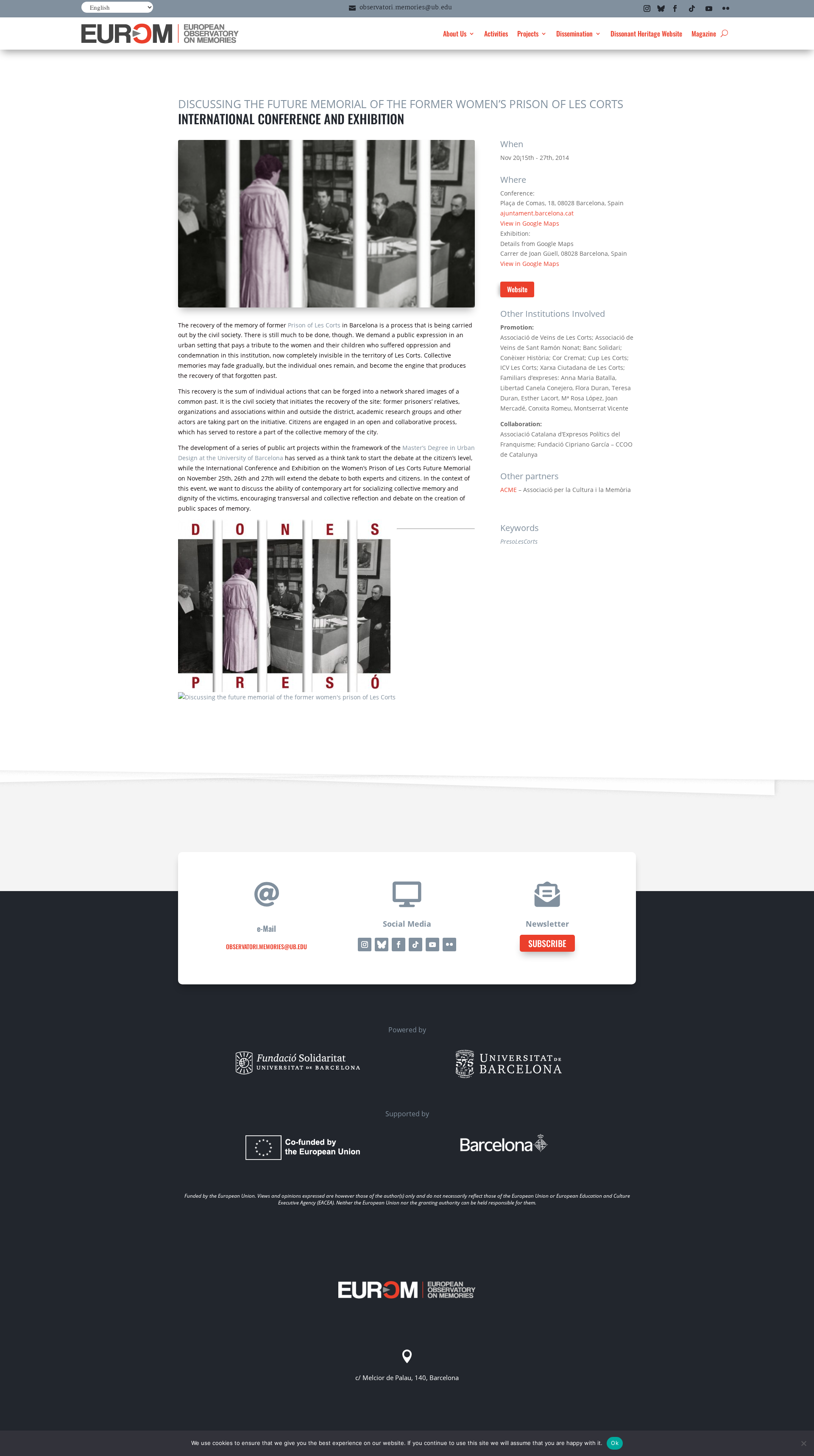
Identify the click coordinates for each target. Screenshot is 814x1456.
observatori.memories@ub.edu (406, 8)
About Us (454, 33)
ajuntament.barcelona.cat (537, 213)
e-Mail (266, 928)
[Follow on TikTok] (692, 8)
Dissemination (574, 33)
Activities (496, 33)
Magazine (703, 33)
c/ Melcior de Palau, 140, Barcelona (407, 1377)
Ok (615, 1442)
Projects (527, 33)
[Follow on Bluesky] (661, 8)
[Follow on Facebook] (675, 8)
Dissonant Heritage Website (646, 33)
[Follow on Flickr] (726, 8)
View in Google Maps (529, 223)
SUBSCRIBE (547, 943)
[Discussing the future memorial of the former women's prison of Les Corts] (287, 697)
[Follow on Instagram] (647, 8)
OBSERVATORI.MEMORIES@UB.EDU (266, 946)
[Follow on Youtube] (709, 8)
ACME (508, 490)
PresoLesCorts (519, 541)
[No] (803, 1443)
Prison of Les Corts (314, 325)
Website (517, 289)
